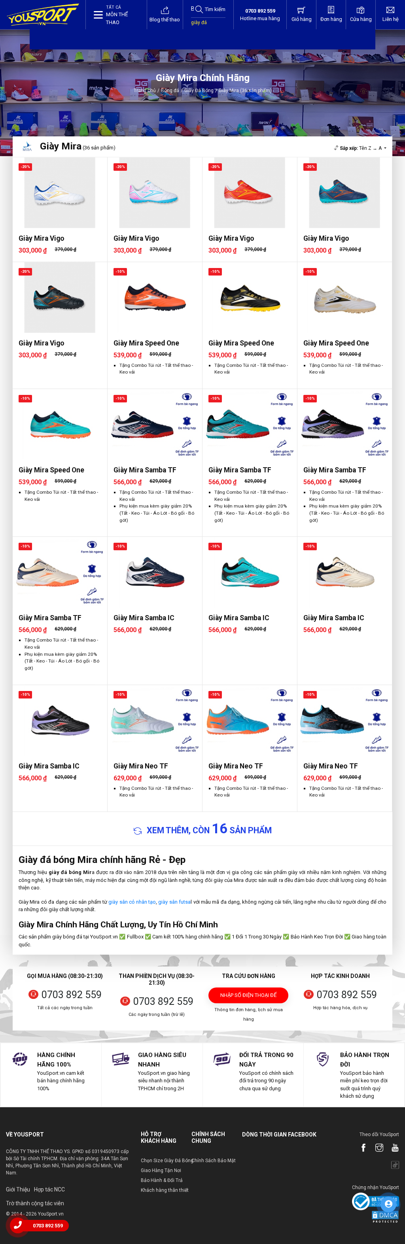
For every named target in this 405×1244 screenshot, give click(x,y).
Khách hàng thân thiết (165, 1190)
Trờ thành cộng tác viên (35, 1203)
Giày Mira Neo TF (141, 766)
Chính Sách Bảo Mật (213, 1160)
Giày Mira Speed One (146, 343)
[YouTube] (391, 1148)
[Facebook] (359, 1148)
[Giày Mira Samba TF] (155, 424)
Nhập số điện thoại (248, 997)
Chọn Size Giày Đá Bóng (167, 1160)
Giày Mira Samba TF (145, 470)
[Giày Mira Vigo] (60, 192)
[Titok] (391, 1165)
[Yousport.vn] (43, 14)
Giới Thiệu (18, 1189)
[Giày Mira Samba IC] (155, 572)
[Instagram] (375, 1148)
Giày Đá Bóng (199, 90)
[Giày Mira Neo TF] (155, 720)
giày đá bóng (199, 26)
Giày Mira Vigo (41, 238)
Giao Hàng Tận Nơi (161, 1170)
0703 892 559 (72, 994)
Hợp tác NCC (49, 1189)
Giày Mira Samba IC (144, 618)
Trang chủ (145, 90)
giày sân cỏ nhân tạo (132, 902)
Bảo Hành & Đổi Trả (162, 1180)
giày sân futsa (174, 902)
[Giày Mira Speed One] (155, 297)
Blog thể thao (165, 20)
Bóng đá (170, 90)
